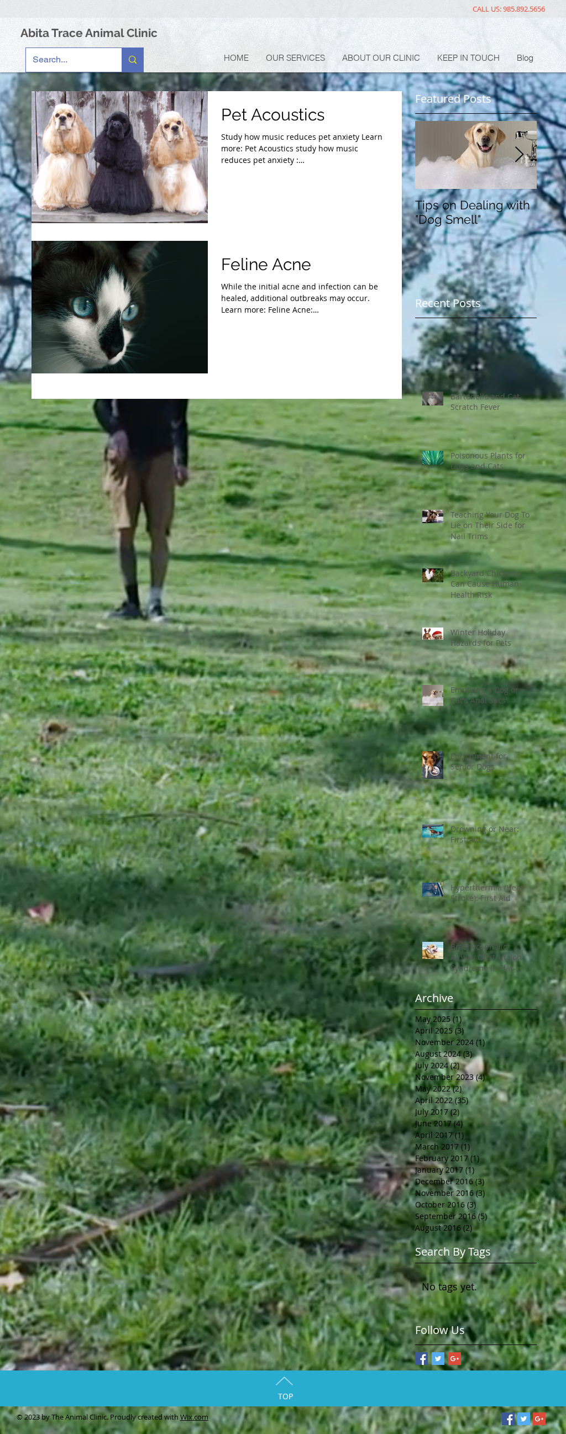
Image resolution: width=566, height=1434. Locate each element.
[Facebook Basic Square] (421, 1358)
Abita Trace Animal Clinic (89, 33)
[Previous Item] (433, 155)
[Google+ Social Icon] (539, 1418)
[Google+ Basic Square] (454, 1358)
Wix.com (194, 1417)
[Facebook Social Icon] (508, 1418)
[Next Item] (519, 155)
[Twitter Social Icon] (523, 1418)
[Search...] (132, 60)
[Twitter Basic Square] (438, 1358)
